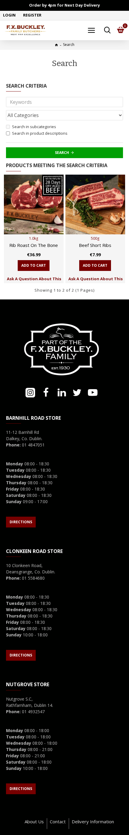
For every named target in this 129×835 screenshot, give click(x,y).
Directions (21, 521)
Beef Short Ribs (95, 245)
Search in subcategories (34, 126)
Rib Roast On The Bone (33, 245)
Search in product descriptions (40, 133)
